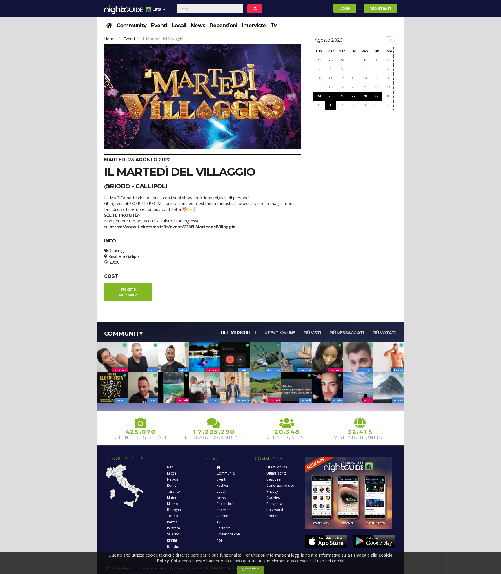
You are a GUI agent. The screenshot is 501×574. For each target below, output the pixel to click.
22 (376, 87)
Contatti (272, 515)
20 (353, 87)
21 (365, 87)
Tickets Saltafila (128, 292)
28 (330, 60)
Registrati (380, 8)
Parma (172, 521)
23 (388, 87)
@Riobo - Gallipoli (135, 186)
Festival (223, 485)
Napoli (172, 479)
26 (342, 96)
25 (330, 96)
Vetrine (222, 515)
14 (365, 78)
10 (319, 78)
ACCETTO (250, 570)
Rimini (172, 540)
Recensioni (223, 25)
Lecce (171, 473)
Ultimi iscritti (238, 332)
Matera (173, 497)
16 (388, 78)
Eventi (159, 25)
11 (330, 78)
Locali (179, 25)
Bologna (174, 509)
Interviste (254, 25)
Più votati (384, 332)
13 (353, 78)
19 (342, 87)
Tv (274, 25)
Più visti (312, 332)
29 (342, 60)
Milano (172, 503)
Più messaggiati (346, 332)
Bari (170, 467)
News (198, 25)
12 (342, 78)
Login (345, 8)
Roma (172, 485)
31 (365, 60)
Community (131, 25)
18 (330, 87)
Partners (223, 528)
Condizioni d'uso (280, 485)
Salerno (173, 534)
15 (376, 78)
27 (319, 60)
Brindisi (173, 546)
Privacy (272, 491)
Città (156, 9)
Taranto (173, 491)
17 (319, 87)
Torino (172, 515)
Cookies (273, 497)
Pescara (173, 528)
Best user (274, 479)
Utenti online (279, 332)
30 (353, 60)
